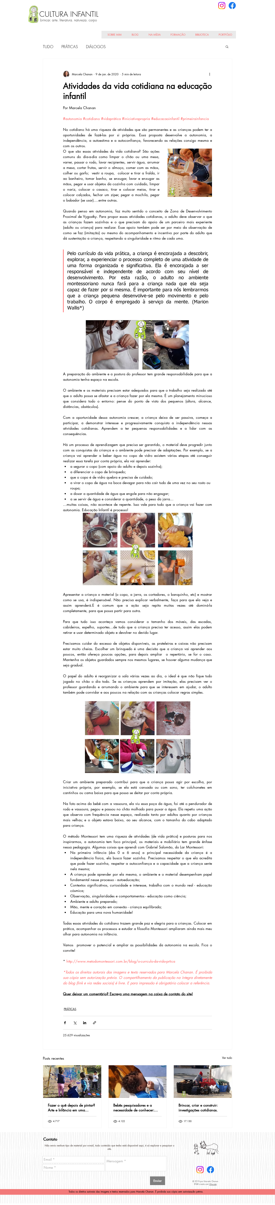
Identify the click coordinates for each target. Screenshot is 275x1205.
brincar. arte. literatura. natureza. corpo (68, 20)
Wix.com (213, 1184)
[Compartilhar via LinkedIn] (85, 1023)
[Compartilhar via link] (94, 1023)
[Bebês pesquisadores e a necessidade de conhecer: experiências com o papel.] (138, 1081)
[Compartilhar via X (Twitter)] (75, 1023)
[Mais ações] (209, 74)
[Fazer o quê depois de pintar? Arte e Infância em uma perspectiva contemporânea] (72, 1081)
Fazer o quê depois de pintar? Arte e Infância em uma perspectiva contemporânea (71, 1107)
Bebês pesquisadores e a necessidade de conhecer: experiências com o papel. (134, 1107)
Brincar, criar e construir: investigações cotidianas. (198, 1107)
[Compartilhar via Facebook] (65, 1023)
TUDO (48, 46)
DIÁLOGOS (96, 46)
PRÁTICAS (69, 46)
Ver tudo (227, 1058)
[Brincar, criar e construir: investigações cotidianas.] (203, 1081)
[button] (227, 46)
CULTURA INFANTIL (68, 14)
